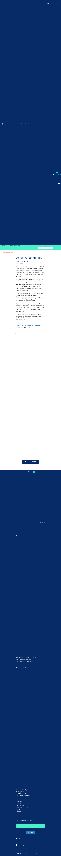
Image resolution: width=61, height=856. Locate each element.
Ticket (19, 811)
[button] (30, 832)
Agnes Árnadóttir (27, 258)
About (19, 803)
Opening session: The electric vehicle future (29, 325)
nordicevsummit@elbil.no (23, 795)
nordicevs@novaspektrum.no (24, 661)
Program (19, 801)
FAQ (18, 809)
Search (46, 246)
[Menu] (59, 183)
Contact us (20, 805)
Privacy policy (21, 845)
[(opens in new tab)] (53, 62)
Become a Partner (22, 807)
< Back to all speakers (8, 252)
